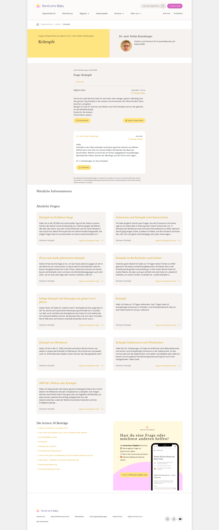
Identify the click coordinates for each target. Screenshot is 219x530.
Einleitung (43, 442)
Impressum (40, 516)
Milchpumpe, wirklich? (47, 446)
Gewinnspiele (102, 13)
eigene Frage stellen (135, 120)
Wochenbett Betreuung (48, 464)
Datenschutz (117, 516)
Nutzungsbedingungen (98, 516)
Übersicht (80, 82)
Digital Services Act (135, 516)
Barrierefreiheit (42, 521)
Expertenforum (49, 13)
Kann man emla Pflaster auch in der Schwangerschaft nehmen (63, 433)
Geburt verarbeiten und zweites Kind (53, 428)
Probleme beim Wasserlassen (50, 451)
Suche (163, 6)
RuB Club (166, 13)
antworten (85, 167)
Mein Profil (176, 6)
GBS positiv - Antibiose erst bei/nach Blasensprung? (59, 460)
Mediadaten (79, 516)
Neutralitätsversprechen (60, 516)
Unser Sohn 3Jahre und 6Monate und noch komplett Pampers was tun (66, 455)
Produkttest (178, 13)
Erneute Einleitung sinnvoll (49, 469)
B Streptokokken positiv (48, 437)
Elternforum (67, 13)
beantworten (83, 120)
